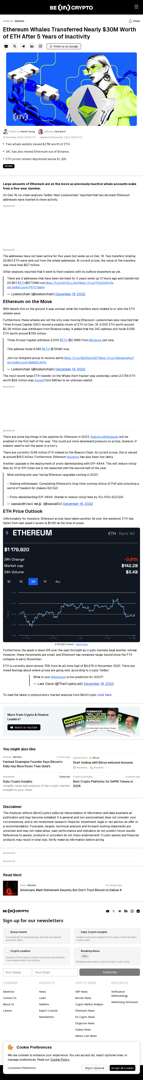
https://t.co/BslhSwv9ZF (81, 358)
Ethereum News (85, 1010)
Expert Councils (48, 1010)
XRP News (81, 991)
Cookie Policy (59, 1060)
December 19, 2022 (70, 294)
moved (39, 380)
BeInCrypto (82, 644)
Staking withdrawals (104, 437)
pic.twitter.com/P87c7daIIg (26, 287)
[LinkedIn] (32, 46)
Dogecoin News (85, 1023)
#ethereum (58, 677)
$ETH (22, 283)
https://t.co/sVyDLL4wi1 (62, 283)
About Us (8, 1004)
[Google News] (138, 911)
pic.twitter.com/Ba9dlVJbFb (26, 362)
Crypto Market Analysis (89, 1004)
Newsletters (46, 1017)
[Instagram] (40, 46)
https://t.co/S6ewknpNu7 (116, 358)
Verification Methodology (119, 993)
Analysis (8, 21)
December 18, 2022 (78, 504)
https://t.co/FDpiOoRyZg (96, 283)
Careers (7, 1010)
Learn (42, 998)
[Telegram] (23, 46)
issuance (73, 457)
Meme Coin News (86, 1036)
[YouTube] (6, 46)
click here (104, 695)
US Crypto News (85, 1017)
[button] (36, 936)
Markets (19, 21)
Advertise (8, 991)
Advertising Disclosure (124, 1002)
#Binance (95, 340)
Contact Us (10, 998)
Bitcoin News (83, 998)
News (42, 991)
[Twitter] (15, 46)
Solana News (83, 1029)
